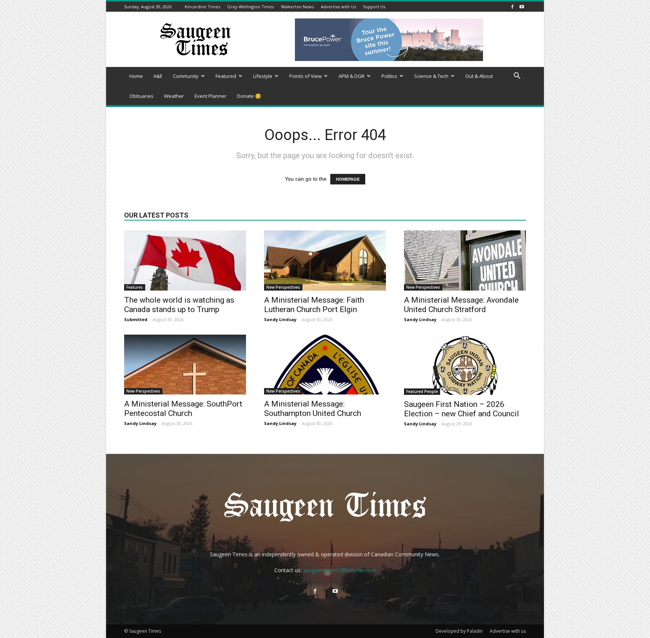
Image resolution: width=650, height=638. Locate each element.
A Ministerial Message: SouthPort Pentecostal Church (183, 408)
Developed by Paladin (459, 631)
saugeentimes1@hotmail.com (339, 570)
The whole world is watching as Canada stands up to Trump (179, 304)
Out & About (479, 76)
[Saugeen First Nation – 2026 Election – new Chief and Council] (465, 365)
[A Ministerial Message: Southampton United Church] (325, 364)
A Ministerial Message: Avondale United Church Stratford (461, 304)
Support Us (374, 6)
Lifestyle (262, 76)
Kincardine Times (202, 6)
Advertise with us (508, 631)
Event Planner (210, 96)
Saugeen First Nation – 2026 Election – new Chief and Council (461, 409)
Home (136, 76)
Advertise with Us (338, 6)
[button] (517, 76)
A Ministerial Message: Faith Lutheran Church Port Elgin (314, 304)
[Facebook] (512, 7)
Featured (226, 76)
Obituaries (141, 96)
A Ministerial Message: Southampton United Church (312, 408)
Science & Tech (431, 76)
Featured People (422, 391)
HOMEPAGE (348, 179)
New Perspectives (283, 287)
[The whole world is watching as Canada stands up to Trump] (185, 260)
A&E (157, 76)
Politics (389, 76)
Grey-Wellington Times (250, 6)
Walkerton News (297, 6)
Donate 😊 (249, 96)
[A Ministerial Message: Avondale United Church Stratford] (465, 260)
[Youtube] (522, 7)
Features (134, 287)
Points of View (305, 76)
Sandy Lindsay (280, 319)
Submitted (135, 319)
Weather (174, 96)
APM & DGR (351, 76)
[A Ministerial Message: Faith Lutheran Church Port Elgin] (325, 260)
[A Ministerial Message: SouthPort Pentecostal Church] (185, 364)
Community (186, 76)
